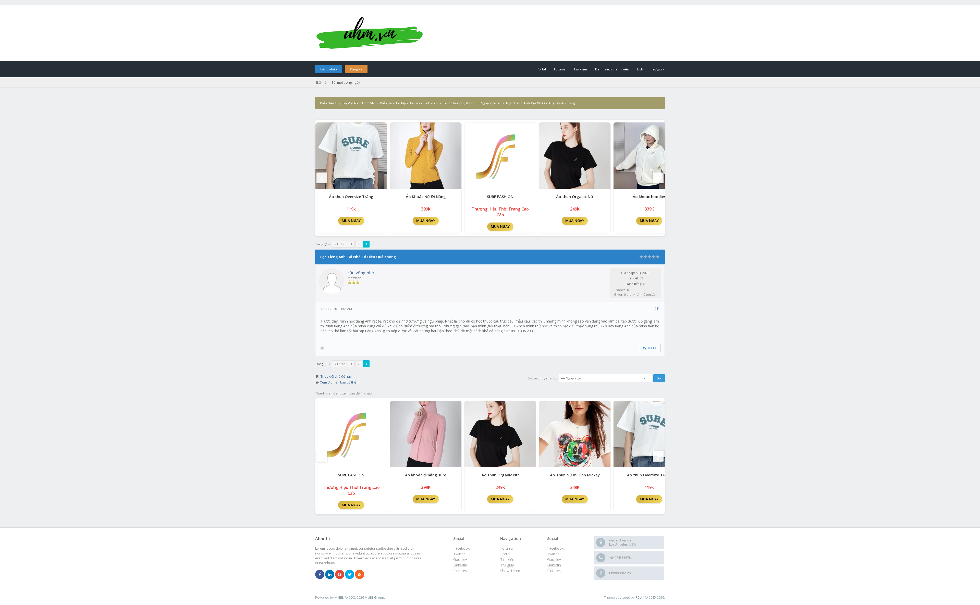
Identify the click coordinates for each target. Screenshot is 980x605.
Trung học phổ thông (459, 103)
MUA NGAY (351, 220)
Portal (541, 69)
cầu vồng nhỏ (361, 273)
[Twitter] (349, 574)
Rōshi (639, 597)
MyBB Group (374, 597)
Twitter (553, 553)
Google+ (554, 559)
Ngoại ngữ (488, 103)
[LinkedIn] (329, 574)
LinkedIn (554, 565)
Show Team (510, 570)
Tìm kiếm (580, 69)
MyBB (339, 597)
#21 (657, 308)
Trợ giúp (657, 69)
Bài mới (321, 82)
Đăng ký (356, 69)
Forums (560, 69)
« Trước (339, 244)
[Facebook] (319, 574)
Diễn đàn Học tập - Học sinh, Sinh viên (409, 103)
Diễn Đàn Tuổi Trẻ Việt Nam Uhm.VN (347, 103)
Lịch (640, 69)
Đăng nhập (328, 69)
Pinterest (554, 570)
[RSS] (359, 574)
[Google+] (339, 574)
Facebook (555, 548)
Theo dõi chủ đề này (336, 376)
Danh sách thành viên (612, 69)
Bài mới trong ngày (346, 82)
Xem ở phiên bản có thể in (340, 382)
